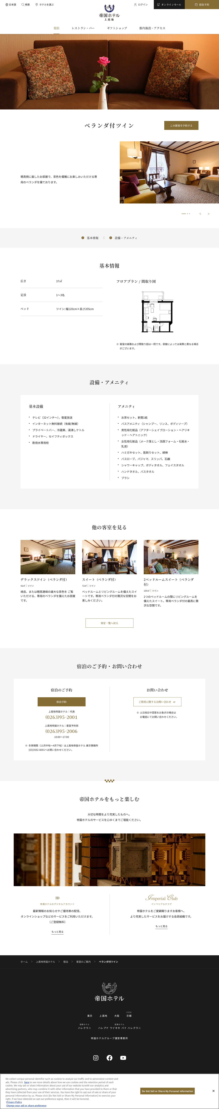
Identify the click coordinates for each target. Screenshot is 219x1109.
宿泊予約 (61, 701)
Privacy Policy (14, 1102)
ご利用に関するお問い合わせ (155, 701)
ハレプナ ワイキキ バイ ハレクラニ (119, 1028)
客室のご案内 (83, 961)
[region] (109, 1091)
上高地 (103, 1015)
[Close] (213, 1091)
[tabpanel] (169, 174)
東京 (90, 1015)
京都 (129, 1015)
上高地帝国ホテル (45, 961)
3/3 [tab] (189, 213)
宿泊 (65, 961)
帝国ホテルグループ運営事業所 (109, 1038)
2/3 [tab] (187, 213)
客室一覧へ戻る (109, 623)
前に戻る (200, 213)
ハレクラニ (84, 1028)
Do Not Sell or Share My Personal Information (167, 1091)
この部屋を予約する (181, 125)
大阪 (117, 1015)
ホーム (24, 961)
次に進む (208, 213)
